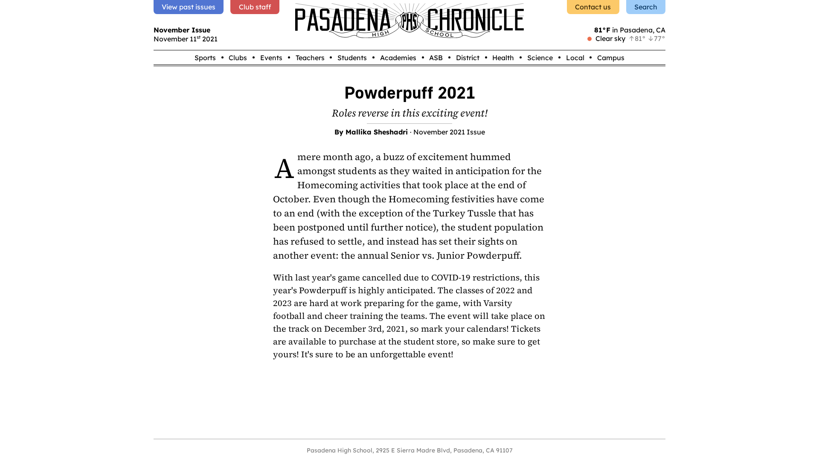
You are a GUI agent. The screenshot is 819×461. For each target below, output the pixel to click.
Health (503, 57)
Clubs (238, 57)
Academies (398, 57)
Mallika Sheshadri (377, 132)
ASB (436, 57)
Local (575, 57)
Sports (205, 57)
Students (352, 57)
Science (540, 57)
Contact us (593, 7)
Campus (610, 57)
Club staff (255, 7)
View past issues (188, 7)
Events (271, 57)
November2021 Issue (449, 132)
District (467, 57)
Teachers (310, 57)
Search (645, 7)
